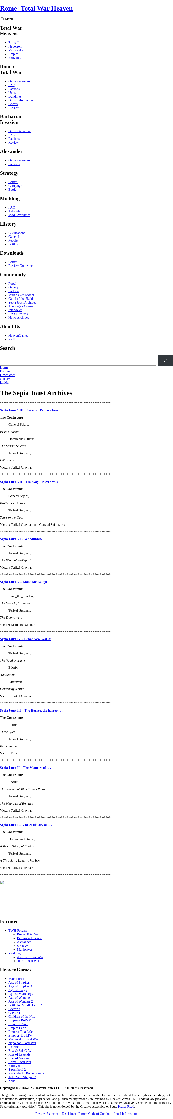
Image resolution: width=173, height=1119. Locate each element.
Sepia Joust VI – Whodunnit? (21, 539)
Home (4, 367)
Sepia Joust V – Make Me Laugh (23, 582)
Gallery (13, 287)
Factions (14, 89)
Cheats (13, 104)
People (13, 240)
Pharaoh (13, 1047)
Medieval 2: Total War (23, 1039)
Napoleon (15, 46)
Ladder (4, 382)
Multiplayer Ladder (21, 295)
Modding (14, 953)
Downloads (7, 375)
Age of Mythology (20, 994)
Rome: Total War (28, 934)
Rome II (13, 42)
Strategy (22, 945)
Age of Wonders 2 (20, 1001)
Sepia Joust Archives (22, 302)
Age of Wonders (19, 997)
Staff (11, 339)
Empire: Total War (20, 1031)
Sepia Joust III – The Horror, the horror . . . (31, 710)
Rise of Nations (18, 1058)
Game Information (20, 100)
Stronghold (15, 1065)
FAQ (11, 85)
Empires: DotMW (20, 1035)
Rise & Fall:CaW (19, 1050)
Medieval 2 (15, 50)
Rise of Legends (19, 1054)
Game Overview (19, 81)
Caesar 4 (14, 1013)
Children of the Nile (21, 1016)
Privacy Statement (47, 1113)
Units (12, 92)
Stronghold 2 (17, 1069)
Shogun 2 (14, 57)
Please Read (126, 1106)
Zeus (11, 1081)
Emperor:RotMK (19, 1020)
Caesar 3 (14, 1009)
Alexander (24, 942)
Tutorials (14, 211)
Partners (13, 291)
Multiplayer (24, 949)
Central (13, 182)
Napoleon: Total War (22, 1043)
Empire (13, 54)
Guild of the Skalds (21, 298)
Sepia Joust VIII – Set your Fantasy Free (29, 410)
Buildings (14, 96)
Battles (13, 244)
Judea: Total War (28, 961)
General (13, 236)
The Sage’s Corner (20, 306)
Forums (5, 371)
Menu (9, 19)
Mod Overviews (19, 215)
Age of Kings (17, 990)
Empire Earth (17, 1028)
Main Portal (16, 978)
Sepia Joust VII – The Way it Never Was (29, 482)
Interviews (15, 310)
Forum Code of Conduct (94, 1113)
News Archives (18, 317)
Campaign (15, 186)
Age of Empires (19, 982)
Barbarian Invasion (29, 938)
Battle (12, 189)
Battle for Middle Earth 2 (25, 1005)
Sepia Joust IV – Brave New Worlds (25, 639)
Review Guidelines (21, 265)
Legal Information (126, 1113)
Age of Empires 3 (20, 986)
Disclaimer (69, 1113)
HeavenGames (18, 335)
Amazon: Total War (30, 957)
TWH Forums (17, 930)
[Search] (165, 360)
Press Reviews (18, 314)
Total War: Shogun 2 (22, 1077)
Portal (12, 283)
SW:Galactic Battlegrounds (26, 1073)
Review (13, 108)
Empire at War (18, 1024)
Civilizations (16, 233)
